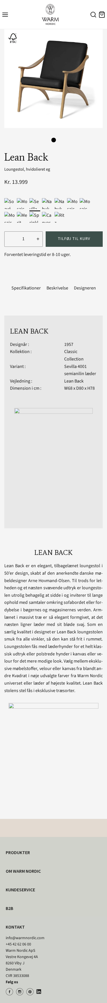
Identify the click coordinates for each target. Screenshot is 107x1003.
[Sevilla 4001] (34, 203)
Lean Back (74, 381)
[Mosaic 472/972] (72, 203)
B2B (9, 908)
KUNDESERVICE (20, 889)
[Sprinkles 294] (34, 217)
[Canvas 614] (47, 217)
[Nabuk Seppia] (47, 203)
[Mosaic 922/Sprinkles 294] (22, 203)
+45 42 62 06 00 (18, 944)
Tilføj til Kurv (74, 239)
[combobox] (92, 15)
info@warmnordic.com (25, 938)
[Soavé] (9, 203)
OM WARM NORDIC (23, 871)
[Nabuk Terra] (59, 203)
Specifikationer (26, 288)
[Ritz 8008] (59, 217)
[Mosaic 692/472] (85, 203)
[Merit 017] (22, 217)
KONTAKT (15, 927)
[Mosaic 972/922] (9, 217)
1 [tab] (53, 140)
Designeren (85, 288)
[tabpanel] (53, 78)
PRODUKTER (18, 852)
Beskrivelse (57, 288)
